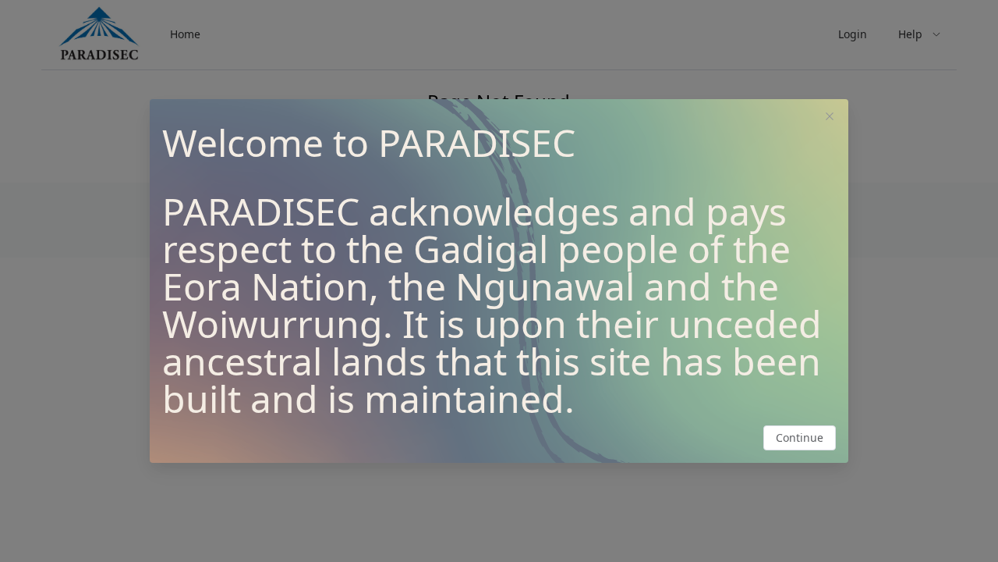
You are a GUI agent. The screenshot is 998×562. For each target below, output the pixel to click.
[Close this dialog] (829, 118)
